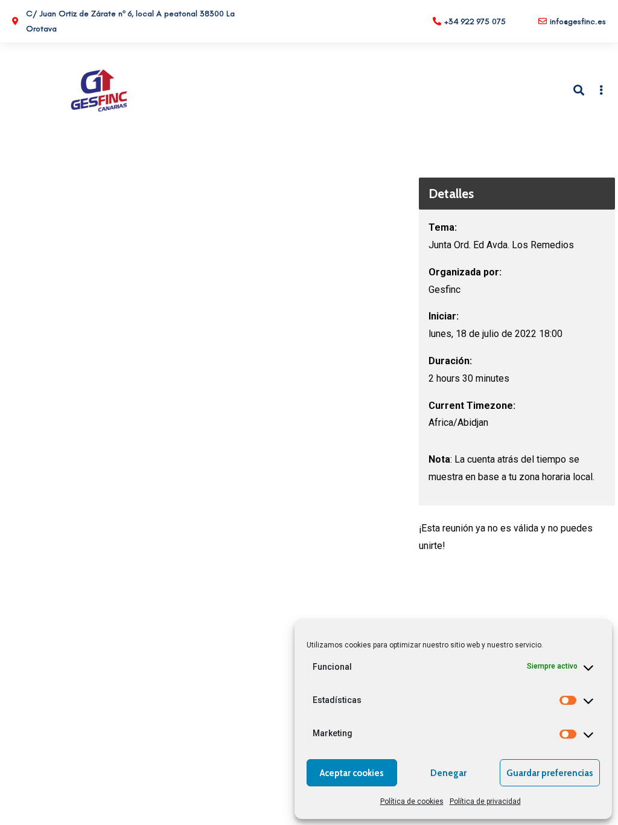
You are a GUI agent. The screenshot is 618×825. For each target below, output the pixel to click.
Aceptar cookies (352, 773)
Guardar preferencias (549, 773)
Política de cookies (412, 801)
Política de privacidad (485, 801)
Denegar (448, 773)
